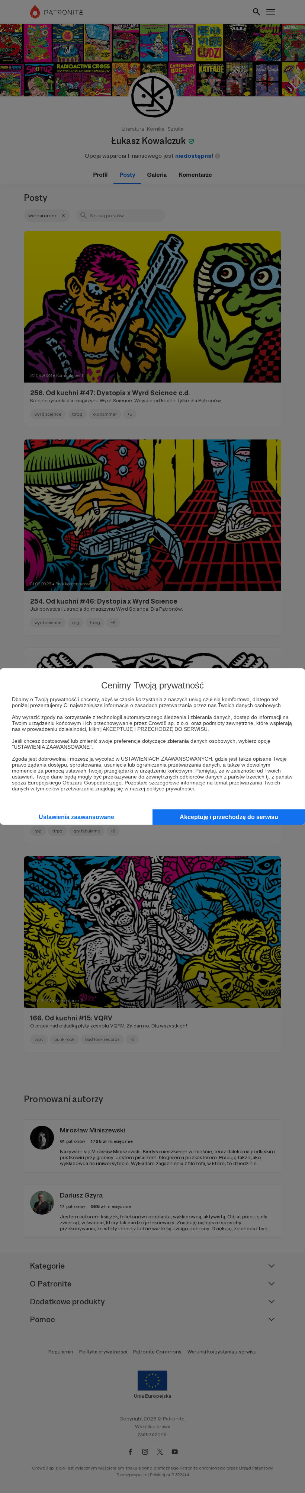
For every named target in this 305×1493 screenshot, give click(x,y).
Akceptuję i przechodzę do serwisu (229, 817)
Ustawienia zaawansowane (76, 817)
